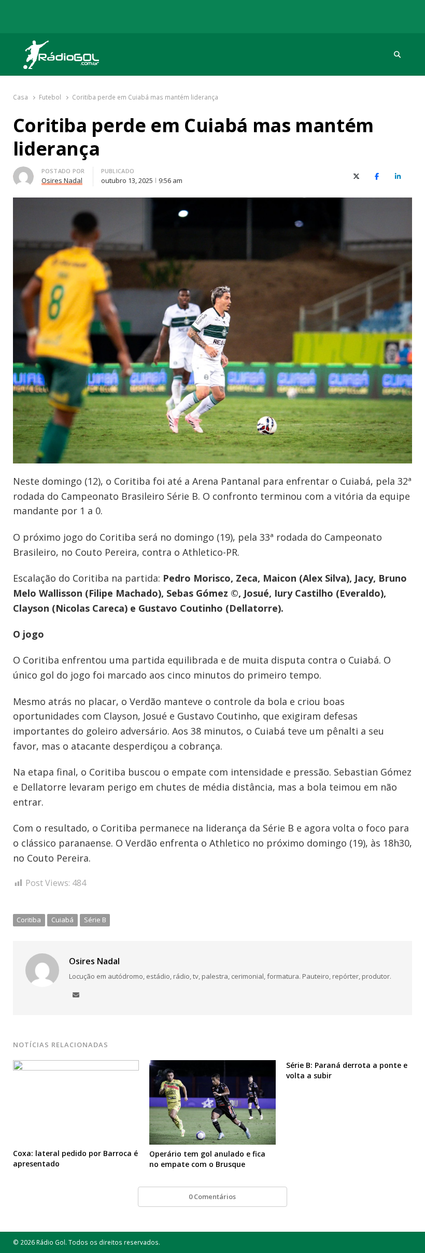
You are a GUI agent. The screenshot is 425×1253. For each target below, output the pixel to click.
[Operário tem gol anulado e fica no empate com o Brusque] (212, 1066)
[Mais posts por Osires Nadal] (23, 172)
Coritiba (29, 919)
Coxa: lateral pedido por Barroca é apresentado (75, 1158)
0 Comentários (212, 1196)
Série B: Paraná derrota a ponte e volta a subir (346, 1070)
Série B (95, 919)
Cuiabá (62, 919)
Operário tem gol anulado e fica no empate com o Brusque (207, 1159)
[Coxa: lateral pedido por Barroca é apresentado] (76, 1066)
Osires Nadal (94, 961)
